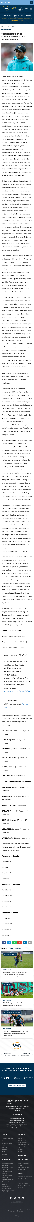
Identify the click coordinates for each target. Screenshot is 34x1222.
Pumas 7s (17, 17)
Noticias (22, 1155)
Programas (23, 1159)
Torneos (6, 1159)
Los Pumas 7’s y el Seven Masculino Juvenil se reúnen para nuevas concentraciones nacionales (15, 975)
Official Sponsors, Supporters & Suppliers (17, 1069)
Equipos (28, 15)
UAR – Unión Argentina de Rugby (13, 15)
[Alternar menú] (31, 8)
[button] (31, 2)
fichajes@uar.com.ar (17, 1128)
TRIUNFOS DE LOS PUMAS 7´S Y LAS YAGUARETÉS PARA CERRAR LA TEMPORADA (15, 1033)
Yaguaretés (15, 1012)
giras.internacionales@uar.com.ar (17, 1126)
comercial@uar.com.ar (17, 1120)
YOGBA (13, 954)
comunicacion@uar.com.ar (17, 1122)
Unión (4, 1134)
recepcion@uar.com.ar (17, 1118)
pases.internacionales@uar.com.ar (17, 1124)
